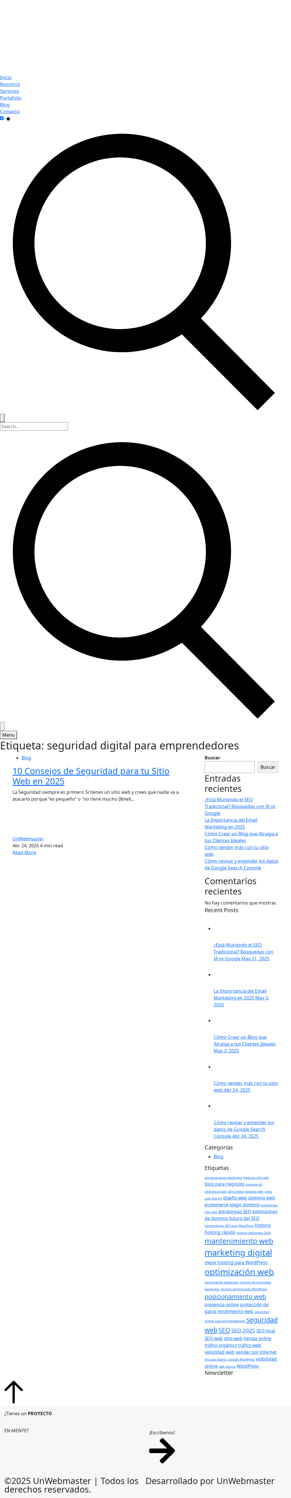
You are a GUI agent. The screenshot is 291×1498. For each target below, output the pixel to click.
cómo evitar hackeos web (245, 1192)
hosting (263, 1225)
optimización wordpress (222, 1282)
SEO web (214, 1338)
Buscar (212, 758)
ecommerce (216, 1205)
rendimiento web (235, 1311)
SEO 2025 (243, 1330)
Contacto (10, 111)
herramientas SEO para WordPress (229, 1226)
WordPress (248, 1366)
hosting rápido (220, 1232)
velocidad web (219, 1352)
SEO (224, 1330)
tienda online (257, 1338)
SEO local (265, 1331)
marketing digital (238, 1252)
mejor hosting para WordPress (236, 1262)
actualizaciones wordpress (223, 1178)
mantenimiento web (239, 1241)
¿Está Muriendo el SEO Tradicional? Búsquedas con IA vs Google (240, 806)
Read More (24, 852)
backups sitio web (256, 1178)
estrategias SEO (235, 1211)
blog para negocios (224, 1184)
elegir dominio (245, 1205)
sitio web (233, 1338)
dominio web (261, 1198)
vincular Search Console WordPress (230, 1359)
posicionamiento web (235, 1296)
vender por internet (256, 1352)
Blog (5, 105)
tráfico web (249, 1345)
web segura (227, 1367)
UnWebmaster (28, 839)
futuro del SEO (244, 1218)
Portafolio (11, 98)
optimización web (239, 1271)
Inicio (6, 77)
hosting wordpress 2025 (253, 1233)
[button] (162, 1447)
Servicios (9, 91)
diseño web (235, 1198)
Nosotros (10, 84)
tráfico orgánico (221, 1345)
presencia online (222, 1304)
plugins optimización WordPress (244, 1289)
